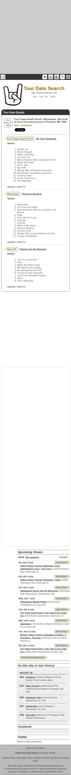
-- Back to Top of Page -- (35, 748)
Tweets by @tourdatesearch (29, 741)
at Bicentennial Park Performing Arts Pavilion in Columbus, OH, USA (45, 689)
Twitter (53, 753)
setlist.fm (21, 186)
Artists (12, 758)
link (16, 125)
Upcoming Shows (25, 758)
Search (5, 758)
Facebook (43, 753)
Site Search (56, 758)
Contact (37, 758)
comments (26, 125)
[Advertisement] (35, 37)
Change (63, 557)
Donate (45, 758)
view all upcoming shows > (33, 657)
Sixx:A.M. (12, 249)
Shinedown (13, 194)
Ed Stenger (44, 766)
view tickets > (62, 562)
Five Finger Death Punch (20, 138)
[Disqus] (35, 412)
